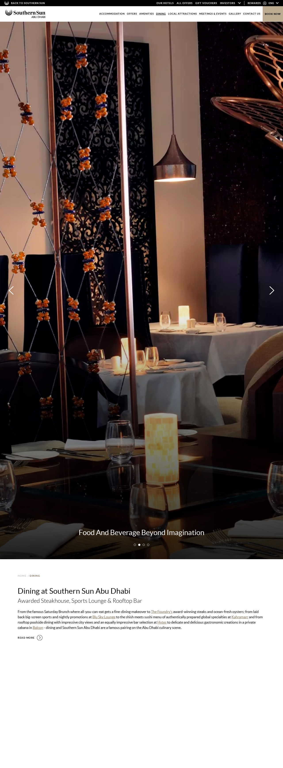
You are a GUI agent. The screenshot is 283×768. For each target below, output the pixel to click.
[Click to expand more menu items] (239, 3)
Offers (132, 13)
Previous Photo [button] (11, 290)
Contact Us (251, 13)
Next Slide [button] (256, 748)
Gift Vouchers (206, 3)
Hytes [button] (101, 683)
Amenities (146, 13)
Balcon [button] (86, 683)
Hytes (161, 622)
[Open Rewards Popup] (264, 3)
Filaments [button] (119, 683)
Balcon (38, 628)
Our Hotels (165, 3)
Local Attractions (182, 13)
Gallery (235, 13)
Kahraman (239, 617)
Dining (161, 13)
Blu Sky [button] (70, 683)
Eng (272, 3)
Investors (227, 3)
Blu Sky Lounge (103, 617)
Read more (26, 637)
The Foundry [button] (28, 683)
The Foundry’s (161, 612)
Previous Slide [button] (138, 748)
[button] (135, 545)
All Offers (185, 3)
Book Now (273, 14)
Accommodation (112, 13)
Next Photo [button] (272, 290)
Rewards (254, 3)
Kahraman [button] (51, 683)
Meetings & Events (213, 13)
